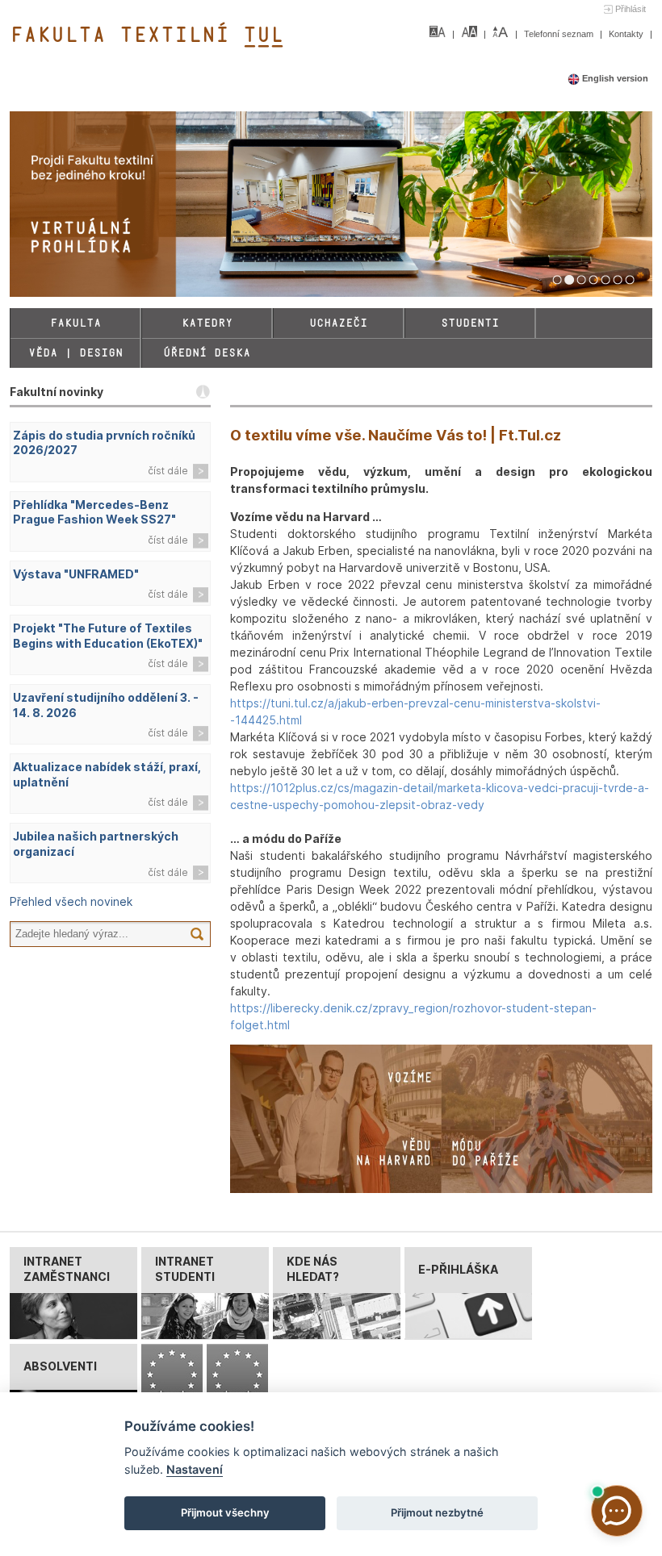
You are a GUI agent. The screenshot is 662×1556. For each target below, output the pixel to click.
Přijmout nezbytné (437, 1512)
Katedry (207, 323)
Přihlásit (630, 9)
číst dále (168, 471)
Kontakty (627, 34)
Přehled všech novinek (71, 901)
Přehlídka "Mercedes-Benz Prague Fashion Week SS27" (94, 512)
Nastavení (194, 1469)
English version (614, 78)
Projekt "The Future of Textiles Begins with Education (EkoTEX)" (108, 635)
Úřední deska (206, 353)
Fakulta (75, 323)
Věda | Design (75, 353)
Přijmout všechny (225, 1512)
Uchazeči (338, 323)
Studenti (470, 323)
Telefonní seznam (560, 34)
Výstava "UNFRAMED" (76, 574)
